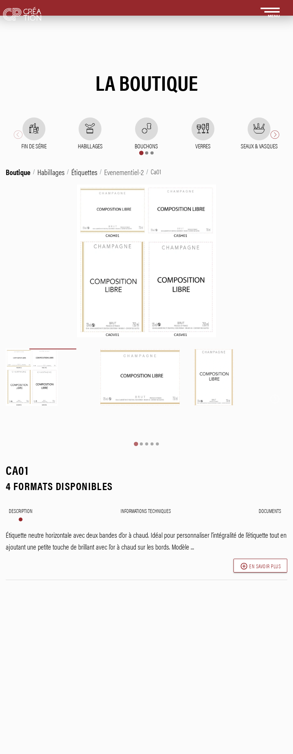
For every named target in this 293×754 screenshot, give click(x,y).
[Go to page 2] (146, 152)
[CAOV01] (240, 395)
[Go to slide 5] (157, 443)
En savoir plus (260, 566)
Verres (203, 145)
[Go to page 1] (141, 153)
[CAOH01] (146, 395)
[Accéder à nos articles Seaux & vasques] (259, 128)
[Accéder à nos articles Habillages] (90, 128)
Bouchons (146, 145)
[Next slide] (274, 134)
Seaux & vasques (259, 145)
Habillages (90, 145)
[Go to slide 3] (146, 443)
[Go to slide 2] (141, 443)
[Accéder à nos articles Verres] (203, 128)
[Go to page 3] (151, 152)
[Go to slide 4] (151, 443)
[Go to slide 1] (136, 444)
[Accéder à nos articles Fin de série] (34, 128)
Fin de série (34, 145)
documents (270, 510)
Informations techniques (146, 510)
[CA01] (53, 395)
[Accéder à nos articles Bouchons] (146, 128)
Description (20, 510)
